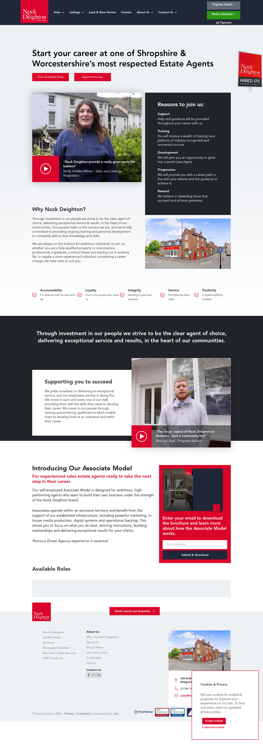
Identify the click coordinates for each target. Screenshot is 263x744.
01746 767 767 (190, 688)
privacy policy (210, 712)
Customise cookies (213, 727)
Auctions (48, 642)
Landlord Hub (51, 637)
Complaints (83, 713)
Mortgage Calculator (56, 647)
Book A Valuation (54, 632)
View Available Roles (50, 77)
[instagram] (94, 675)
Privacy (69, 713)
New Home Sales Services (59, 653)
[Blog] (88, 675)
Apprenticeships (92, 77)
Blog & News (94, 647)
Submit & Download (194, 555)
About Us (92, 642)
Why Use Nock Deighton (102, 637)
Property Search (222, 4)
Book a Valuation (223, 14)
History (91, 663)
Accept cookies (214, 721)
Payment (225, 22)
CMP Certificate (53, 658)
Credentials (93, 657)
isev (116, 713)
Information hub (96, 652)
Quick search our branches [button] (135, 611)
